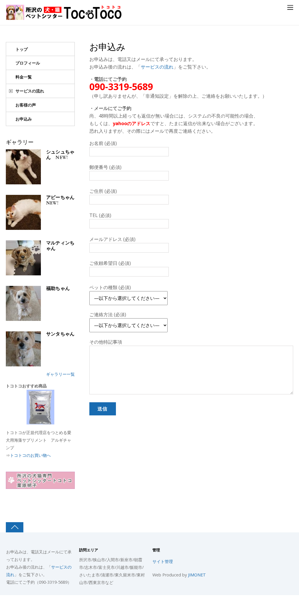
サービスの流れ (157, 67)
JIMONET (197, 575)
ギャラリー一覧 (60, 374)
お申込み (107, 47)
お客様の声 (25, 105)
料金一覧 (23, 77)
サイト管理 (162, 561)
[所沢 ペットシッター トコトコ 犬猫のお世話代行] (64, 17)
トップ (21, 49)
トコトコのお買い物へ (30, 455)
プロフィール (27, 63)
